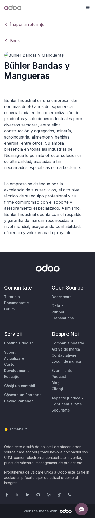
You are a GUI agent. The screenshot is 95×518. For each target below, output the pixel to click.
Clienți (57, 389)
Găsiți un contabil (19, 386)
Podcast (59, 376)
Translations (63, 318)
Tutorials (12, 297)
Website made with (41, 511)
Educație (12, 376)
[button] (87, 7)
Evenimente (62, 370)
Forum (9, 309)
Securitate (61, 410)
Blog (56, 382)
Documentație (16, 303)
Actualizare (14, 358)
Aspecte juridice (66, 398)
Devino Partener (18, 401)
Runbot (58, 312)
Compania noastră (68, 343)
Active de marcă (66, 349)
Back (15, 40)
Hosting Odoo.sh (19, 343)
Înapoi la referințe (27, 24)
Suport (10, 352)
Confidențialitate (67, 404)
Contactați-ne (64, 355)
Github (58, 306)
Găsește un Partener (22, 395)
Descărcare (62, 297)
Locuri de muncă (66, 361)
